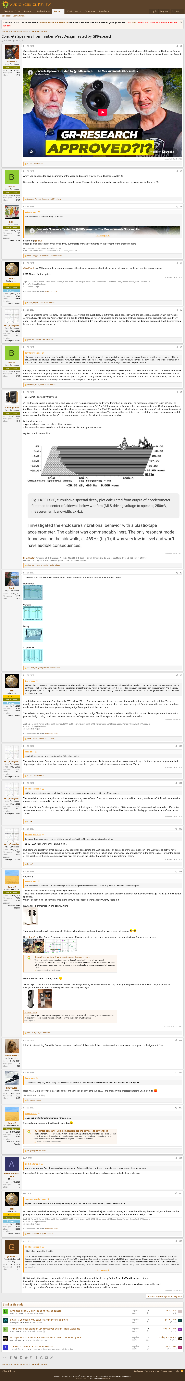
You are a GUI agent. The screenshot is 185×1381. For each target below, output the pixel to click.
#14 (180, 1040)
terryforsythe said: (33, 353)
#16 (180, 1108)
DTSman (173, 1340)
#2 (181, 171)
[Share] (177, 46)
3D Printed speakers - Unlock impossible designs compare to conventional (72, 1130)
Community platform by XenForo (77, 1376)
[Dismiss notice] (181, 22)
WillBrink (7, 40)
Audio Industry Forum (38, 1340)
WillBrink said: (31, 212)
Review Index (43, 11)
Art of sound (171, 1349)
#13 (180, 871)
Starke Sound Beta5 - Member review (31, 1346)
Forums (58, 11)
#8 (181, 573)
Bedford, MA (15, 240)
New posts (6, 15)
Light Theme (9, 1371)
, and (44, 255)
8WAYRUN (106, 1378)
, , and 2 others (42, 384)
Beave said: (30, 681)
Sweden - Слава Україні (13, 906)
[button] (80, 11)
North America (14, 303)
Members (104, 11)
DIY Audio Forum (37, 1313)
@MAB (32, 937)
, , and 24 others (44, 199)
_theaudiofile (15, 1349)
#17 (180, 1158)
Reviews (28, 11)
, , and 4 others (41, 302)
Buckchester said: (32, 1164)
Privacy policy (167, 1371)
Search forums (19, 15)
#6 (181, 347)
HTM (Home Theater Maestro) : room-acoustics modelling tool (45, 1337)
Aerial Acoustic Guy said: (35, 1199)
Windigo (13, 1322)
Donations (90, 11)
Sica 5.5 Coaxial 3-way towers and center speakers (39, 1319)
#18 (180, 1193)
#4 (181, 263)
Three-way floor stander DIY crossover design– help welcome (45, 1328)
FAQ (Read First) (12, 11)
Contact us (138, 1371)
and (35, 164)
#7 (181, 392)
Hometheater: (29, 558)
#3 (181, 206)
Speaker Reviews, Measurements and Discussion (53, 1349)
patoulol (13, 1340)
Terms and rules (152, 1371)
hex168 (173, 1331)
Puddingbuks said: (33, 788)
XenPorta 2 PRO (81, 1378)
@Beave (38, 240)
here (134, 22)
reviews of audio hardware (53, 22)
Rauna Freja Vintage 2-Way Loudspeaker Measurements (62, 956)
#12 (180, 829)
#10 (180, 746)
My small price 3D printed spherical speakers (35, 1310)
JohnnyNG (172, 1313)
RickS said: (29, 751)
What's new (72, 11)
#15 (180, 1072)
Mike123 (13, 1313)
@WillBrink (28, 267)
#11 (180, 783)
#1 (181, 46)
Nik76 (12, 1331)
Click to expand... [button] (103, 235)
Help (177, 1371)
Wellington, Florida (12, 340)
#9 (181, 675)
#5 (181, 310)
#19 (180, 1241)
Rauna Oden (30, 1012)
